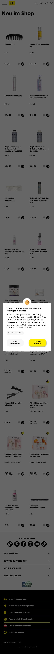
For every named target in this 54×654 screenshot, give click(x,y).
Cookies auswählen (15, 333)
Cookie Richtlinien (23, 328)
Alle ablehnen (15, 343)
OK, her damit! (37, 343)
